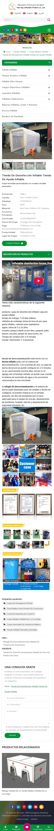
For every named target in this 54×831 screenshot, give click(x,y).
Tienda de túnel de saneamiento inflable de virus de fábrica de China (26, 654)
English (30, 13)
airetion (34, 819)
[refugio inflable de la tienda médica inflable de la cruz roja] (25, 770)
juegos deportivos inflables (16, 87)
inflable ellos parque (12, 81)
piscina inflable (9, 110)
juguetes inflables (11, 93)
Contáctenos (13, 243)
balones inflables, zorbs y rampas (19, 105)
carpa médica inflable (38, 52)
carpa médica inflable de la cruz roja (23, 619)
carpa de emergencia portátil (19, 603)
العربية (41, 13)
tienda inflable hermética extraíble (22, 630)
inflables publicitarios (12, 99)
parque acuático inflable (14, 75)
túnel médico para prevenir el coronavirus (25, 609)
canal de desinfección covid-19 (20, 614)
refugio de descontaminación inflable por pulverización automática (21, 643)
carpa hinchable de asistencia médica (23, 624)
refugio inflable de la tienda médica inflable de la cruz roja (24, 792)
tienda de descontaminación (16, 358)
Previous (1, 772)
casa (8, 52)
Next (50, 772)
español (17, 13)
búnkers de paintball (12, 116)
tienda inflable (19, 52)
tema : (26, 689)
